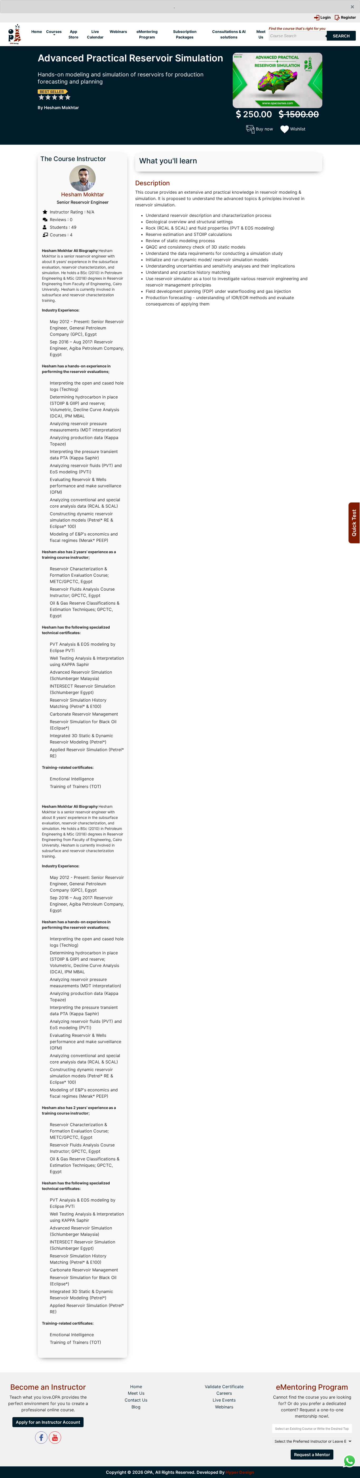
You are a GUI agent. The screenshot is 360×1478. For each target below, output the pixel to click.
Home (37, 31)
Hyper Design (240, 1472)
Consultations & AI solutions (229, 34)
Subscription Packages (185, 34)
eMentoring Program (147, 34)
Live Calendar (95, 34)
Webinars (118, 31)
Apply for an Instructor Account (48, 1422)
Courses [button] (54, 31)
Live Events (224, 1400)
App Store (73, 34)
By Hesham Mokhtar (58, 107)
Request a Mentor (312, 1454)
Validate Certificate (224, 1386)
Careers (224, 1393)
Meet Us (260, 34)
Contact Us (136, 1400)
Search (341, 36)
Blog (136, 1406)
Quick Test (354, 522)
